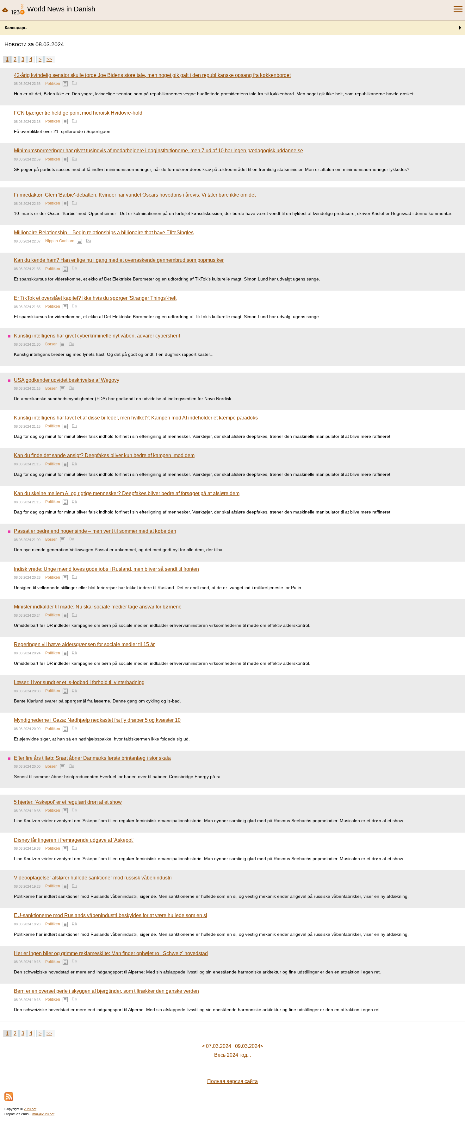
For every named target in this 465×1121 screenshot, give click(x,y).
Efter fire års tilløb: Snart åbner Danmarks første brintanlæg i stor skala (92, 758)
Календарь (16, 27)
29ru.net (30, 1109)
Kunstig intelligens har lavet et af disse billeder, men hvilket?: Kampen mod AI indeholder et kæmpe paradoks (136, 417)
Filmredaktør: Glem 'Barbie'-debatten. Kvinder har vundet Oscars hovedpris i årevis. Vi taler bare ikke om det (135, 195)
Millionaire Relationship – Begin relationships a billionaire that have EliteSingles (104, 232)
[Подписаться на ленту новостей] (8, 1096)
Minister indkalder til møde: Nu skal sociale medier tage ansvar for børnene (98, 606)
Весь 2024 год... (232, 1055)
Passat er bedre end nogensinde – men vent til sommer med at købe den (95, 531)
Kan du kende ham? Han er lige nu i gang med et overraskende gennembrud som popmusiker (119, 260)
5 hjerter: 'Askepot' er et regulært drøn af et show (68, 802)
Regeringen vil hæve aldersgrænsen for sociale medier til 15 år (84, 644)
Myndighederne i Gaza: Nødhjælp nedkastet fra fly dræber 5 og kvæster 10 (97, 720)
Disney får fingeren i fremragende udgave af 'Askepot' (73, 840)
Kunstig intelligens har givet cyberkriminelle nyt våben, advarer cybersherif (97, 335)
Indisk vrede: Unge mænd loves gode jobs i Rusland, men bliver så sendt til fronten (106, 569)
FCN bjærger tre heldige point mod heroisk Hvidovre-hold (78, 113)
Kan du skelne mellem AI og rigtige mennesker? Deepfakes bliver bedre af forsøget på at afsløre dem (126, 493)
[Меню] (458, 9)
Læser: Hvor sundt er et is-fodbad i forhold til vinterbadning (79, 682)
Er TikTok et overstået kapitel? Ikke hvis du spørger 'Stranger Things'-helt (95, 298)
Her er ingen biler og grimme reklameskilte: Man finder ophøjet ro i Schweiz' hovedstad (111, 953)
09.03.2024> (249, 1046)
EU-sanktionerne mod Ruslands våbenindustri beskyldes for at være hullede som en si (110, 915)
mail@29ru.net (43, 1114)
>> (49, 59)
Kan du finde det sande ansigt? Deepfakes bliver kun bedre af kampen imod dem (104, 455)
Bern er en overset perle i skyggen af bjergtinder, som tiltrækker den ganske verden (106, 991)
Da (74, 83)
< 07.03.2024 (216, 1046)
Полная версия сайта (232, 1081)
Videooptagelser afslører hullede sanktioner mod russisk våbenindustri (93, 877)
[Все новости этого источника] (65, 83)
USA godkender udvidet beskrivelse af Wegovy (66, 380)
